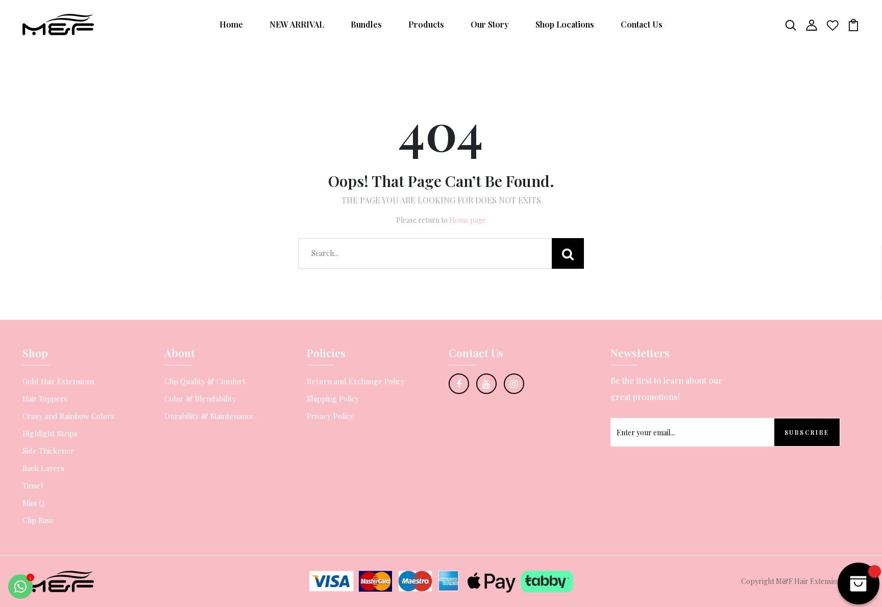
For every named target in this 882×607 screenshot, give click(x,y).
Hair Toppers (44, 398)
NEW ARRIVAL (297, 24)
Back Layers (43, 468)
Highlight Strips (50, 433)
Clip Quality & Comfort (205, 381)
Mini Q (33, 503)
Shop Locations (564, 24)
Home (231, 24)
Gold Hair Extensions (58, 381)
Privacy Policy (330, 416)
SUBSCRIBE (807, 432)
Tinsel (32, 485)
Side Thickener (48, 451)
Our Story (490, 24)
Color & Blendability (200, 398)
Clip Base (38, 520)
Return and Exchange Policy (356, 381)
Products (426, 24)
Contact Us (642, 24)
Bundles (366, 24)
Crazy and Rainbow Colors (68, 416)
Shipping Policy (333, 398)
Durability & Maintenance (209, 416)
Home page (467, 220)
